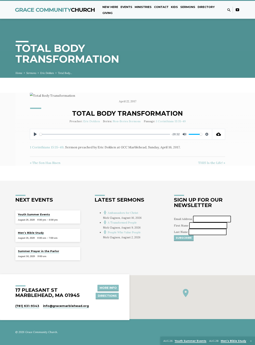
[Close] (251, 341)
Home (19, 73)
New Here (110, 7)
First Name (181, 225)
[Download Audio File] (218, 134)
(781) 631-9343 (27, 306)
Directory (206, 7)
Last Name (181, 232)
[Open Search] (229, 10)
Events (126, 7)
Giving (107, 13)
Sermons (187, 7)
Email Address (183, 219)
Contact (161, 7)
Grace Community (55, 9)
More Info (108, 288)
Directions (107, 296)
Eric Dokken (47, 73)
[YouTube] (237, 10)
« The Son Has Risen (45, 163)
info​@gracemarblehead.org (66, 306)
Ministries (143, 7)
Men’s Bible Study (31, 232)
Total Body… (65, 73)
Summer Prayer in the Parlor (38, 251)
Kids (174, 7)
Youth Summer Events (34, 214)
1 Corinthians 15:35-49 (171, 121)
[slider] (104, 134)
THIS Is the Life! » (211, 163)
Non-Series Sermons (127, 121)
